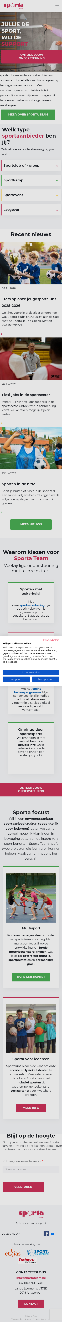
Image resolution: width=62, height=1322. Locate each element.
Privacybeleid (51, 639)
